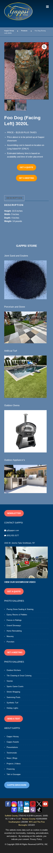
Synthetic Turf (12, 703)
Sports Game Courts (15, 686)
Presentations (12, 747)
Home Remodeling (14, 631)
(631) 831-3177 (13, 535)
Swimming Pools (13, 697)
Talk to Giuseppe (13, 774)
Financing (11, 769)
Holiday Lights (12, 708)
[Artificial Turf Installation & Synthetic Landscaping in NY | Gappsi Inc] (25, 376)
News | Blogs (12, 758)
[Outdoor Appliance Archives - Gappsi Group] (25, 479)
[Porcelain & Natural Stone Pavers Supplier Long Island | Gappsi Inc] (25, 327)
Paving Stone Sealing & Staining (20, 609)
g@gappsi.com (13, 530)
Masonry (10, 636)
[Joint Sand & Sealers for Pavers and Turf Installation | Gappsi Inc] (25, 280)
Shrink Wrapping (13, 692)
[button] (44, 46)
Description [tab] (14, 198)
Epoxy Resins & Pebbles (17, 615)
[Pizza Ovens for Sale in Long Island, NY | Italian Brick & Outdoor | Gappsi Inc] (25, 431)
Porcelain (10, 642)
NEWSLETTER (14, 513)
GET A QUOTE (26, 167)
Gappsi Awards (13, 742)
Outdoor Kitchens (14, 670)
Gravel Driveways (14, 625)
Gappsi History (13, 736)
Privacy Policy (36, 839)
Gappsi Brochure (16, 785)
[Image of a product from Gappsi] (26, 71)
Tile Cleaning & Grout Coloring (19, 676)
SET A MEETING (26, 178)
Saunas (10, 681)
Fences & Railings (14, 620)
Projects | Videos (14, 764)
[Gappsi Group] (18, 11)
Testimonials (12, 753)
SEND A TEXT (13, 719)
